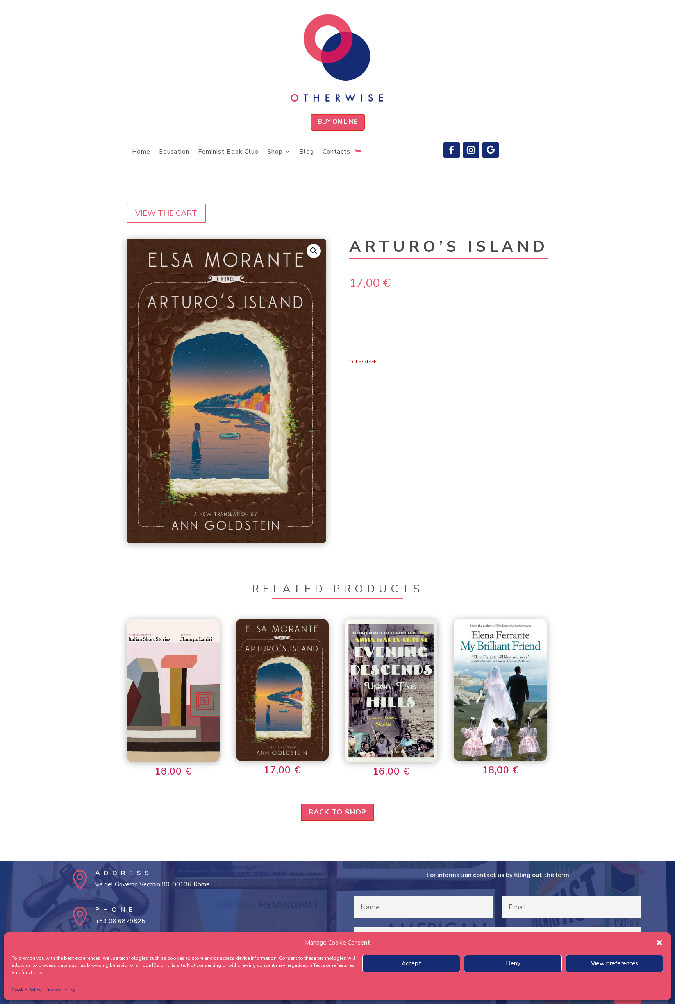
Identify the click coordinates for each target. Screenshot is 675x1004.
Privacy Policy (60, 990)
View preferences (614, 963)
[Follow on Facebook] (451, 150)
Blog (306, 152)
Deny (513, 963)
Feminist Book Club (228, 152)
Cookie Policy (26, 990)
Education (174, 152)
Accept (411, 963)
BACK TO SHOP (337, 812)
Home (141, 152)
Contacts (336, 152)
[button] (659, 943)
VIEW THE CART (166, 213)
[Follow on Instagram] (471, 150)
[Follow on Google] (490, 150)
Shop (275, 152)
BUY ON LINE (337, 121)
